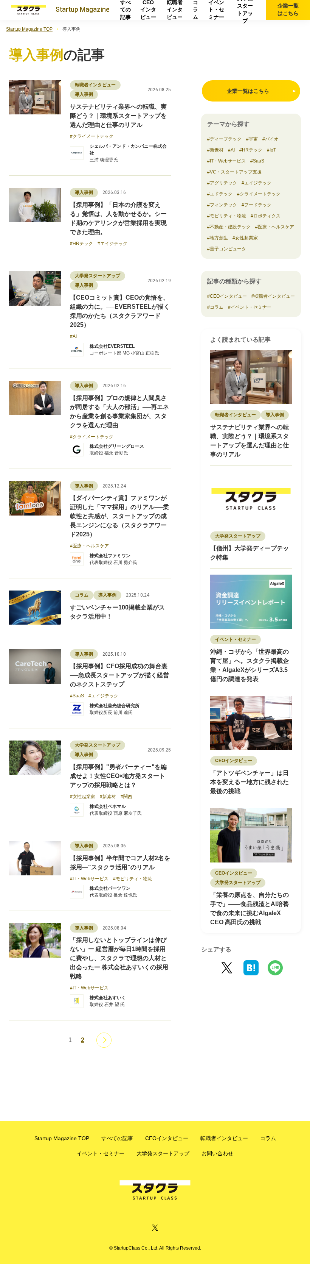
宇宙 (253, 139)
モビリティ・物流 (228, 216)
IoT (273, 150)
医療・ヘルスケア (276, 227)
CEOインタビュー (148, 10)
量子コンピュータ (228, 249)
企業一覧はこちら (288, 9)
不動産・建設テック (230, 227)
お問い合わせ (217, 1153)
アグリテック (223, 183)
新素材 (216, 150)
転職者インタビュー (175, 10)
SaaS (258, 161)
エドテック (221, 194)
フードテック (257, 205)
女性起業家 (246, 238)
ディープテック (226, 139)
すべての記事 (125, 10)
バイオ (272, 139)
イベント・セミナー (216, 10)
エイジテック (257, 183)
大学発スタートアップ (245, 10)
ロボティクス (267, 216)
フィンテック (223, 205)
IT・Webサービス (228, 161)
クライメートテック (260, 194)
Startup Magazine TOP (29, 29)
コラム (195, 10)
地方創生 (219, 238)
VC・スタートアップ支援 (236, 172)
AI (233, 150)
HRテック (252, 150)
